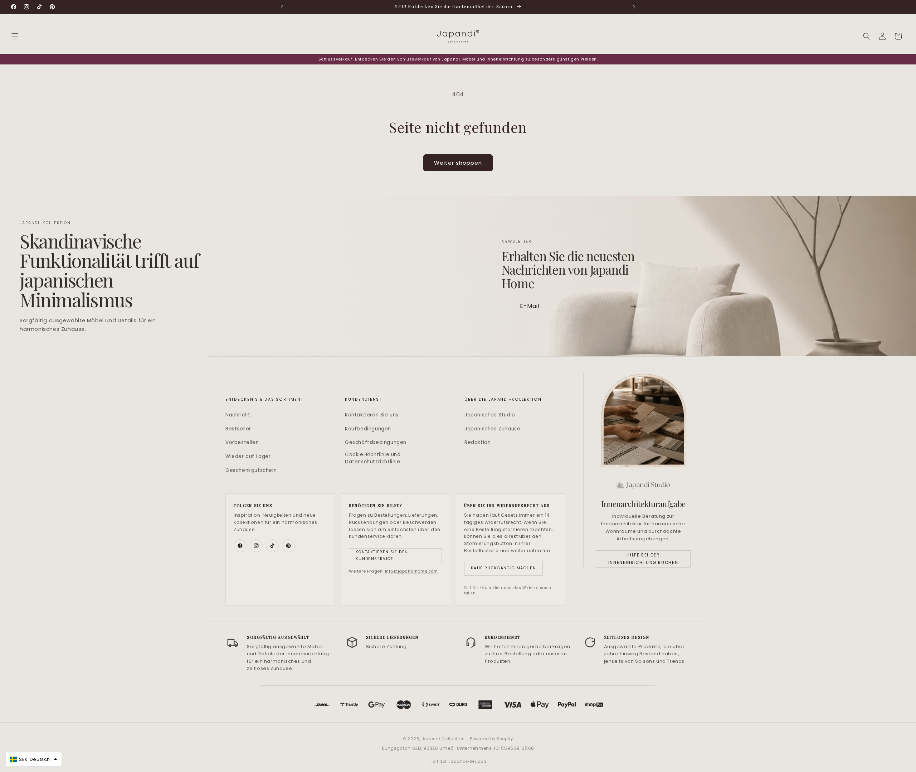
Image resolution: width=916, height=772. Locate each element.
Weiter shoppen (458, 163)
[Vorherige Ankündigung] (282, 7)
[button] (15, 36)
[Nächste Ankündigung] (634, 7)
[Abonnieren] (633, 306)
